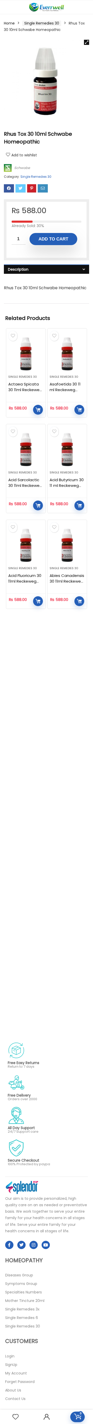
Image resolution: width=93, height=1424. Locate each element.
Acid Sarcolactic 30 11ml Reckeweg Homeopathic (25, 485)
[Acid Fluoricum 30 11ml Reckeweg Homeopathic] (25, 545)
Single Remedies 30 (41, 23)
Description (18, 269)
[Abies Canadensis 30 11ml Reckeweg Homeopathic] (67, 545)
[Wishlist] (15, 1417)
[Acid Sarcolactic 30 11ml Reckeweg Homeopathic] (25, 449)
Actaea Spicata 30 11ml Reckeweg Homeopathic (25, 389)
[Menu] (6, 7)
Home (9, 23)
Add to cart (53, 239)
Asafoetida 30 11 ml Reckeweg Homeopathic (65, 389)
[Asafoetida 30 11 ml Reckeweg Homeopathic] (67, 354)
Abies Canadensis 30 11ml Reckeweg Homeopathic (67, 581)
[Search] (85, 7)
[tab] (46, 269)
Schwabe (22, 167)
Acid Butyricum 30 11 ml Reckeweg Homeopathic (67, 485)
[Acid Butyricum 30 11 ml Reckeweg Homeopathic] (67, 449)
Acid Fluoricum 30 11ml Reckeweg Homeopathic (24, 581)
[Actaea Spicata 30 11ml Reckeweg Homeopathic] (25, 354)
